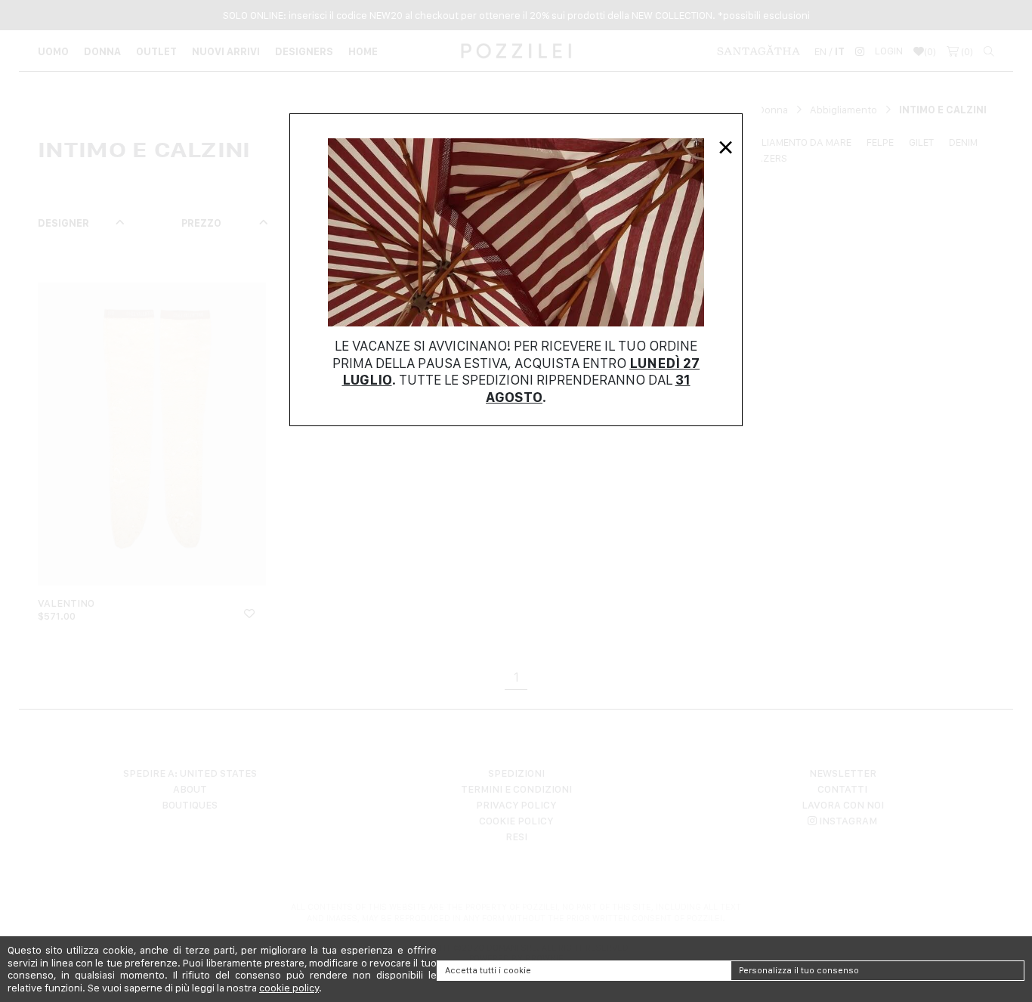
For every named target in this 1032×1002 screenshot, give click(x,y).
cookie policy (289, 988)
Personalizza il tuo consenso (799, 970)
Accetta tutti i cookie (488, 970)
